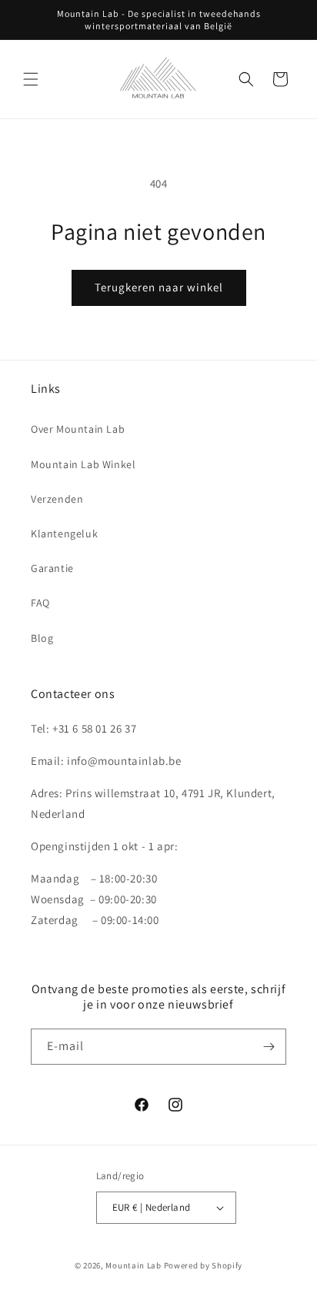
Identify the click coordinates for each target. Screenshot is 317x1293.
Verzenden (57, 499)
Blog (42, 638)
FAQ (40, 603)
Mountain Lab (133, 1265)
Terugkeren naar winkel (159, 287)
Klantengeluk (64, 533)
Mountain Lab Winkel (83, 464)
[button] (31, 79)
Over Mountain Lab (78, 429)
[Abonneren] (268, 1047)
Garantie (52, 568)
